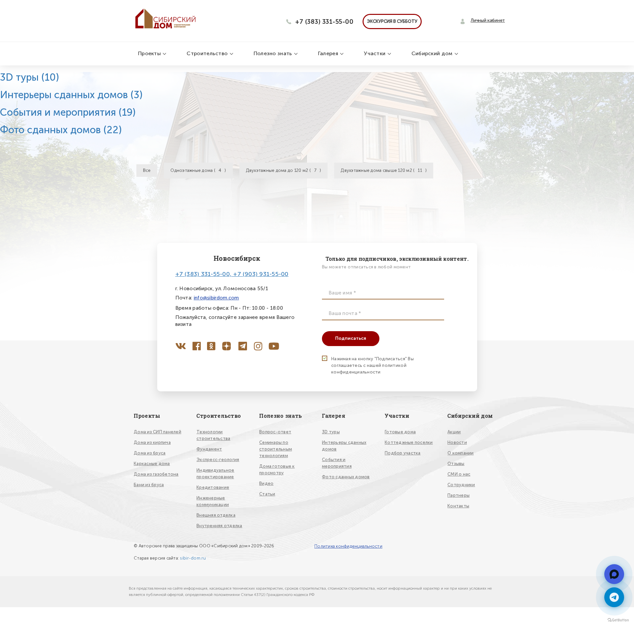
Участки (375, 53)
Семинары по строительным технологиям (275, 449)
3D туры (29, 77)
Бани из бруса (149, 484)
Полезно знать (274, 53)
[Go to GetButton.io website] (618, 620)
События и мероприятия (68, 112)
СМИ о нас (458, 474)
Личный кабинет (488, 20)
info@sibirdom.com (216, 298)
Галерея (328, 53)
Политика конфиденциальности (348, 546)
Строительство (208, 53)
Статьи (267, 493)
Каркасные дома (152, 463)
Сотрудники (461, 484)
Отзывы (456, 463)
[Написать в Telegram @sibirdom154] (614, 597)
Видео (266, 483)
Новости (457, 442)
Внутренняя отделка (219, 525)
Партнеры (458, 495)
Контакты (458, 505)
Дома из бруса (149, 453)
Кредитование (212, 487)
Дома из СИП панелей (157, 431)
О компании (460, 453)
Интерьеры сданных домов (71, 95)
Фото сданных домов (61, 130)
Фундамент (209, 449)
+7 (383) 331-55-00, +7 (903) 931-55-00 (232, 274)
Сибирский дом (432, 53)
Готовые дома (400, 431)
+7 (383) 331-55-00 (324, 21)
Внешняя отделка (215, 515)
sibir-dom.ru (193, 558)
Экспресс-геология (217, 459)
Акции (454, 431)
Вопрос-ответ (275, 431)
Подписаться (350, 338)
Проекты (150, 53)
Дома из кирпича (152, 442)
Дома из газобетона (156, 474)
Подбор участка (403, 453)
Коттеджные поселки (409, 442)
